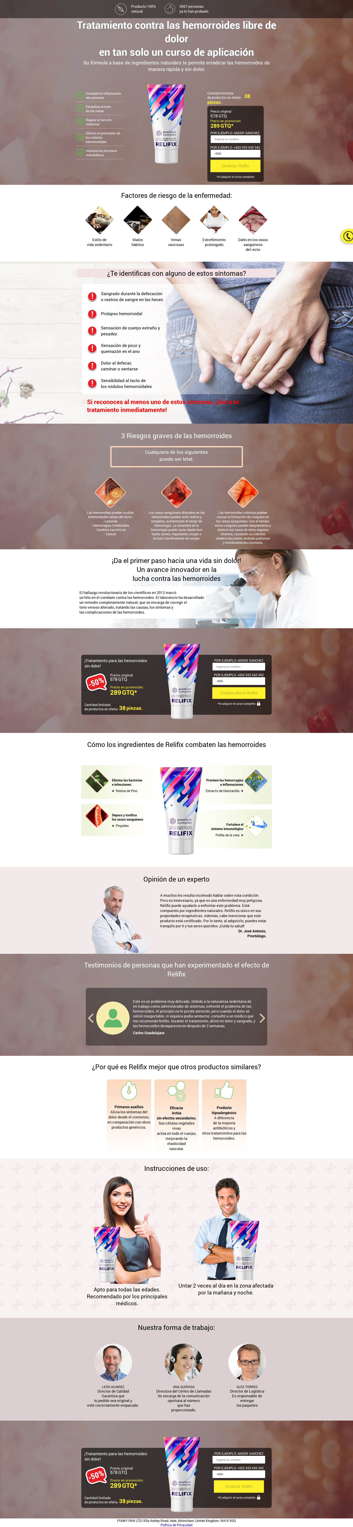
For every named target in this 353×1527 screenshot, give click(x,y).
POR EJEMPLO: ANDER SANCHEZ (235, 133)
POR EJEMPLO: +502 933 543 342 (235, 147)
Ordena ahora (239, 693)
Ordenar (235, 166)
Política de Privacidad (176, 1525)
